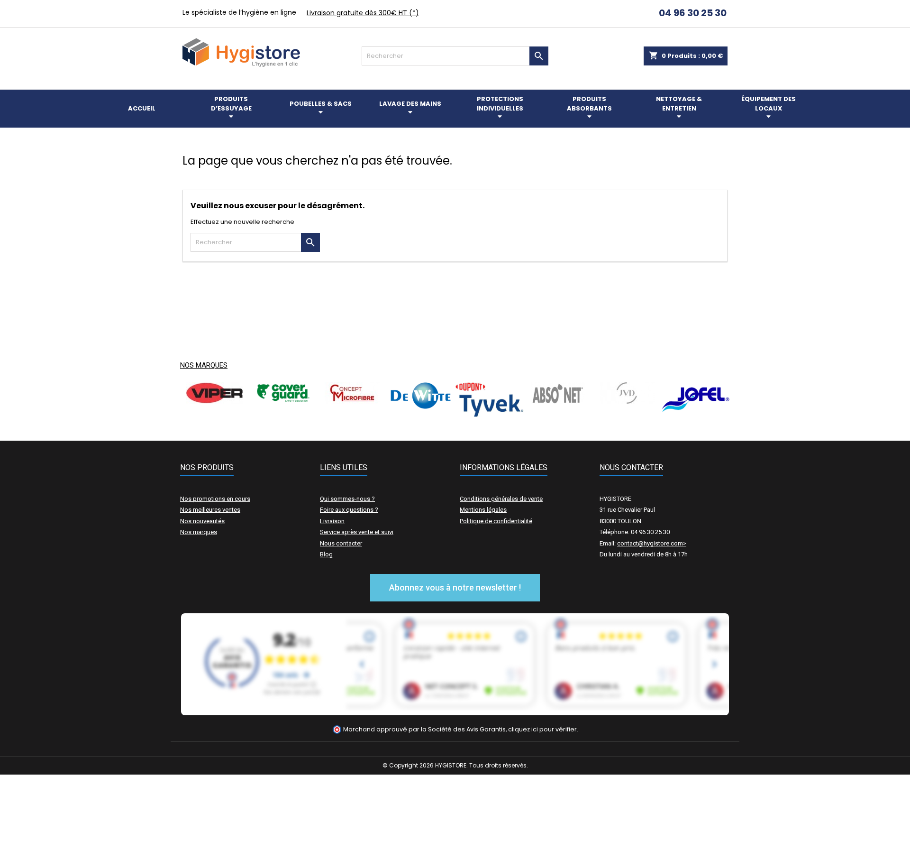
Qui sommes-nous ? (347, 498)
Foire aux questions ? (349, 509)
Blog (326, 554)
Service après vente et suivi (356, 532)
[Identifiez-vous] (631, 14)
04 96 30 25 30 (692, 12)
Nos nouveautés (202, 521)
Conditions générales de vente (501, 498)
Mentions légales (483, 509)
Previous (194, 399)
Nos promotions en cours (215, 498)
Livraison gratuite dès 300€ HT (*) (363, 13)
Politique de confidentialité (496, 521)
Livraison (332, 521)
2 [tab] (459, 424)
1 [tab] (450, 424)
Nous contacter (341, 543)
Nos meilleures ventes (210, 509)
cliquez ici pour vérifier (542, 729)
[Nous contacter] (642, 14)
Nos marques (204, 365)
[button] (455, 587)
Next (715, 399)
